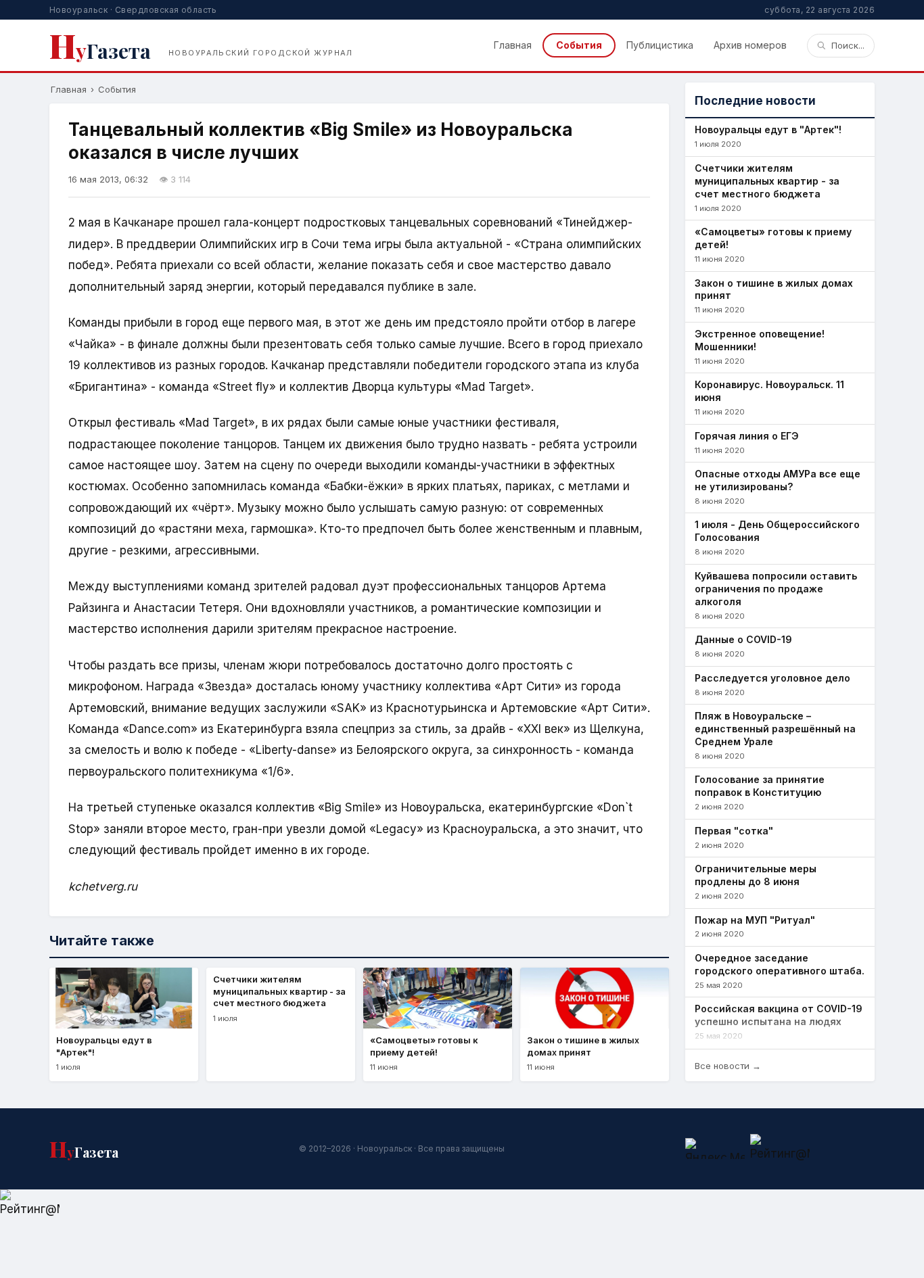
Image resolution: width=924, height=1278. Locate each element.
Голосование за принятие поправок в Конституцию (760, 786)
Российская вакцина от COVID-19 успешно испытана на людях (778, 1015)
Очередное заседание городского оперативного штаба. (779, 964)
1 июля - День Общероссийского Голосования (777, 531)
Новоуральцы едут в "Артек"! (768, 129)
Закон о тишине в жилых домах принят (774, 289)
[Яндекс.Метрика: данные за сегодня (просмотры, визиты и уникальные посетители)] (715, 1148)
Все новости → (728, 1065)
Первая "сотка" (734, 830)
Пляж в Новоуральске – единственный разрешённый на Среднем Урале (775, 728)
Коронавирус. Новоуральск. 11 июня (769, 391)
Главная (513, 45)
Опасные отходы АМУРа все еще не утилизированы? (777, 480)
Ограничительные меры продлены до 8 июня (755, 875)
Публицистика (659, 45)
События (579, 45)
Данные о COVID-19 (743, 639)
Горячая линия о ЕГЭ (747, 436)
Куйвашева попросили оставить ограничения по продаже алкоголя (776, 588)
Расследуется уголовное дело (772, 678)
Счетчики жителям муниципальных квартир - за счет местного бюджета (767, 180)
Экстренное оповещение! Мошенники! (760, 340)
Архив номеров (750, 45)
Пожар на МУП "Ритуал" (755, 920)
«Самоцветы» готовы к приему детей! (773, 238)
